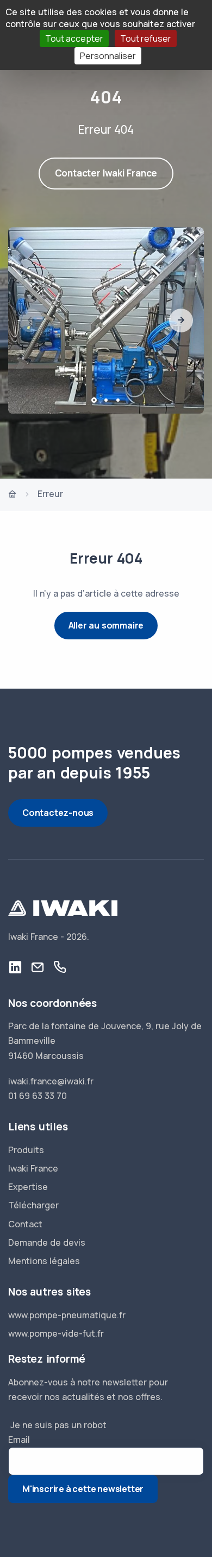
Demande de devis (46, 1242)
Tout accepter (74, 38)
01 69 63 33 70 (37, 1096)
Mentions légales (44, 1261)
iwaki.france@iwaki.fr (50, 1081)
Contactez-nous (57, 813)
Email (19, 1439)
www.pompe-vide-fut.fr (56, 1333)
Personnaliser (108, 56)
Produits (26, 1150)
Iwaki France (33, 1168)
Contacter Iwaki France (106, 173)
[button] (181, 320)
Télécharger (33, 1205)
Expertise (28, 1187)
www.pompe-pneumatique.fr (67, 1315)
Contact (25, 1224)
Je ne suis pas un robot (57, 1425)
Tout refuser (145, 38)
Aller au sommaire (106, 625)
